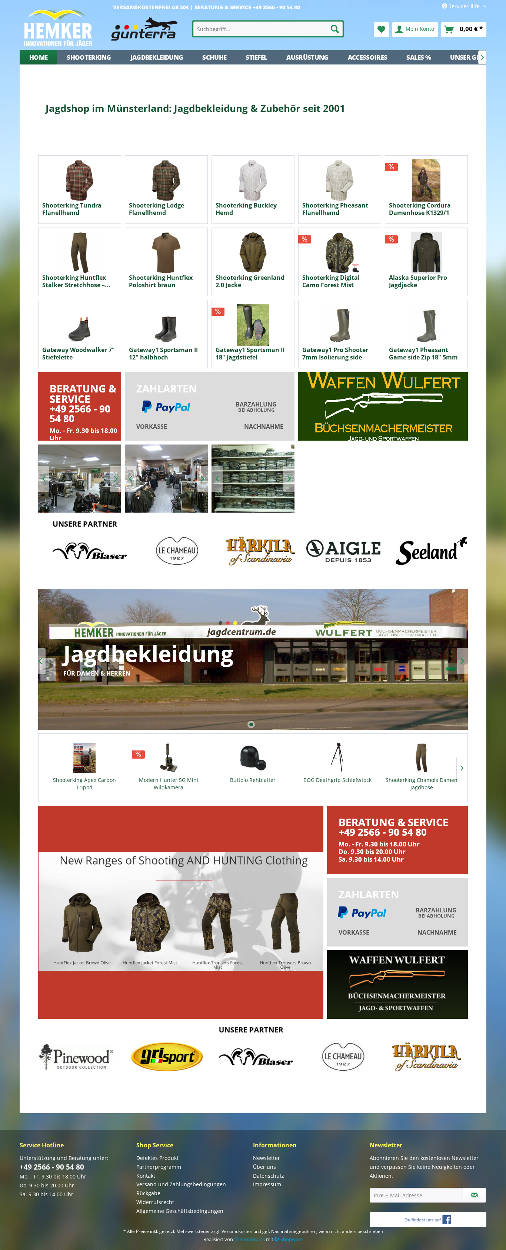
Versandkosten (237, 1231)
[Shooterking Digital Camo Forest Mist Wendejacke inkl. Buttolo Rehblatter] (339, 253)
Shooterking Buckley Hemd (246, 209)
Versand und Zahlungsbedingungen (181, 1184)
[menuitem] (268, 28)
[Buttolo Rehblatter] (253, 758)
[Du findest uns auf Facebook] (428, 1219)
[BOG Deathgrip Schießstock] (337, 758)
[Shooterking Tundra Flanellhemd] (79, 180)
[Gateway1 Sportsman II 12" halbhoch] (166, 325)
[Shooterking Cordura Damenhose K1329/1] (426, 180)
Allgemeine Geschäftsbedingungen (179, 1210)
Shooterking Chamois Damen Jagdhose (421, 783)
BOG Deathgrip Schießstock (337, 779)
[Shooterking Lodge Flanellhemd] (166, 180)
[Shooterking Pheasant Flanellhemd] (339, 180)
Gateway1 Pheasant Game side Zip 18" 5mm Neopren (423, 353)
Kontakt (145, 1175)
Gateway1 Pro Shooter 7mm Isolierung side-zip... (335, 353)
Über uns (264, 1166)
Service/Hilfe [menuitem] (464, 6)
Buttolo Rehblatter (253, 779)
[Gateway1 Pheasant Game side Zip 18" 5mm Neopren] (426, 325)
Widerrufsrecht (155, 1202)
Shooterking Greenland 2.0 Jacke (250, 281)
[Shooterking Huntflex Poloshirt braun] (166, 253)
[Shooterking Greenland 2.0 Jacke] (253, 253)
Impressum (267, 1184)
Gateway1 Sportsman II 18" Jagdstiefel (250, 353)
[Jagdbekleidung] (253, 659)
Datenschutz (268, 1175)
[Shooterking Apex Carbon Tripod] (84, 758)
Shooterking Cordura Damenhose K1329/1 (420, 209)
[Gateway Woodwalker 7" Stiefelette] (79, 325)
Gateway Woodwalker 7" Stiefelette (78, 353)
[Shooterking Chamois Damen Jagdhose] (421, 758)
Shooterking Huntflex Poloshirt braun (161, 281)
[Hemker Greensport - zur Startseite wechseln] (103, 27)
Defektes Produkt (157, 1157)
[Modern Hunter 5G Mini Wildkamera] (169, 758)
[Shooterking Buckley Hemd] (253, 180)
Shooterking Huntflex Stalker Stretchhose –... (76, 281)
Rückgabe (148, 1193)
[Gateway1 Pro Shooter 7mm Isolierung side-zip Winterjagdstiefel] (339, 325)
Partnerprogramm (158, 1166)
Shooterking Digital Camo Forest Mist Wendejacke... (331, 281)
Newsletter (266, 1157)
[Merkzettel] (381, 29)
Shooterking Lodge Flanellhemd (156, 209)
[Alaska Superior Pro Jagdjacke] (426, 253)
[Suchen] (335, 28)
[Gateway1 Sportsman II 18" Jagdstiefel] (253, 325)
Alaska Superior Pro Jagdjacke (418, 281)
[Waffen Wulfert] (383, 406)
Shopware (291, 1239)
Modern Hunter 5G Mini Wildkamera (168, 783)
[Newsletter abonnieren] (474, 1195)
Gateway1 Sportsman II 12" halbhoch (163, 353)
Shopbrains (252, 1239)
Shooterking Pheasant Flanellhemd (335, 209)
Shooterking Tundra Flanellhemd (71, 209)
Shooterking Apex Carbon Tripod (84, 783)
